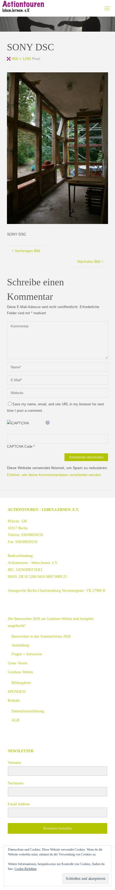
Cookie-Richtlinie (25, 869)
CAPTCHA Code (19, 446)
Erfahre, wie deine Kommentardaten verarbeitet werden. (54, 475)
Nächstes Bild (88, 261)
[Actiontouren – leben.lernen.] (23, 6)
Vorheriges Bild (27, 251)
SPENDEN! (17, 691)
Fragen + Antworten (26, 654)
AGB (15, 720)
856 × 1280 (22, 59)
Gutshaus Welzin (20, 672)
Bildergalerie (21, 682)
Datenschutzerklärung (27, 711)
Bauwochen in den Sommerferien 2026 (41, 636)
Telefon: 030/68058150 (25, 535)
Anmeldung (20, 645)
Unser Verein (17, 663)
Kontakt (14, 700)
